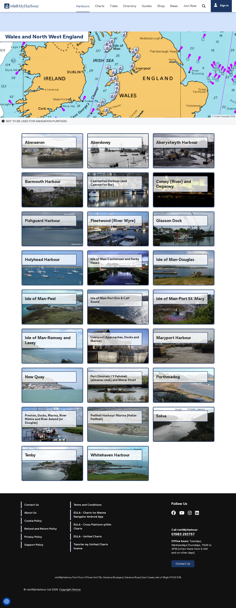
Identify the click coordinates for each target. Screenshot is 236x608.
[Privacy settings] (7, 601)
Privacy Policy (33, 536)
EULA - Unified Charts (88, 536)
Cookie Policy (33, 520)
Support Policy (33, 544)
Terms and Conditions (88, 504)
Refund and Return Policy (40, 528)
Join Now (189, 6)
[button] (82, 6)
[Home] (21, 6)
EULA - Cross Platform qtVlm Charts (92, 526)
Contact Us (31, 504)
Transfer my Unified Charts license (91, 546)
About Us (30, 512)
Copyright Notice (70, 589)
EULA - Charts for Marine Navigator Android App (90, 514)
